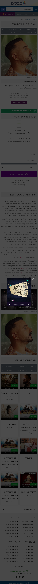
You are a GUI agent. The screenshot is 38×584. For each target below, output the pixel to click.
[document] (19, 292)
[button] (32, 279)
